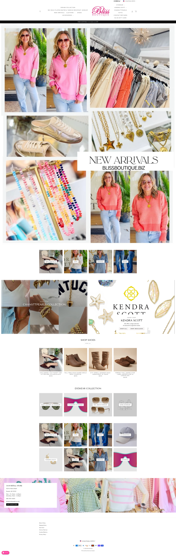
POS (82, 550)
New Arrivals (59, 12)
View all (88, 343)
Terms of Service (43, 530)
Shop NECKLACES (137, 328)
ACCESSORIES (67, 15)
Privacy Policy (42, 534)
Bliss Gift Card (121, 18)
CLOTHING (70, 12)
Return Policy (42, 523)
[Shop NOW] (44, 307)
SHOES (79, 12)
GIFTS (121, 12)
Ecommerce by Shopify (90, 550)
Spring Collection (68, 7)
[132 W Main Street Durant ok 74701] (88, 495)
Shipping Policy (43, 525)
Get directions (12, 504)
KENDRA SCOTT (120, 7)
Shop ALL (123, 328)
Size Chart (41, 527)
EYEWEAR (120, 5)
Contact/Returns (120, 15)
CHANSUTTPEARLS (120, 10)
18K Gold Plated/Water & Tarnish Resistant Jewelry (68, 10)
